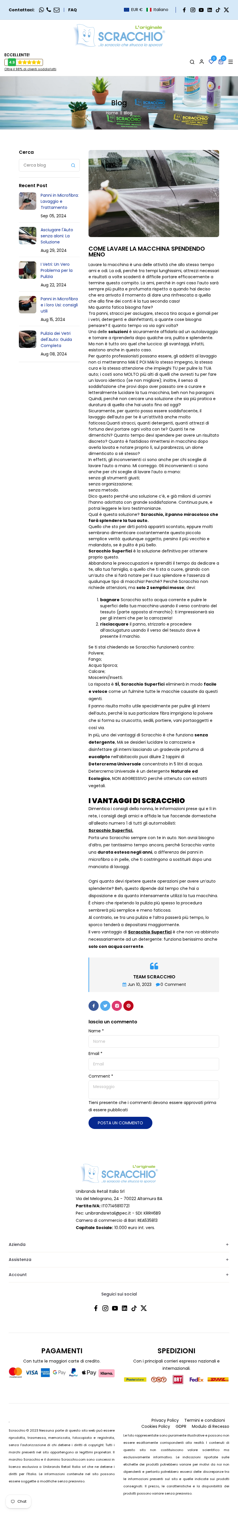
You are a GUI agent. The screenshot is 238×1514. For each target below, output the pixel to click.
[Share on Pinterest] (128, 1006)
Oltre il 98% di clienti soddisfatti (30, 69)
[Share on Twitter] (105, 1006)
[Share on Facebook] (94, 1006)
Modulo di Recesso (210, 1426)
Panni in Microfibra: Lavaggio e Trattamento (60, 201)
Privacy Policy (165, 1420)
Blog (128, 113)
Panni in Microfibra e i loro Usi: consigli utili (59, 305)
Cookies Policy (155, 1426)
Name (96, 1031)
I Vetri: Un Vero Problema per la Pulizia (57, 270)
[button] (146, 9)
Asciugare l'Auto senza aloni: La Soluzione (57, 236)
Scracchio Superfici (143, 684)
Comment (101, 1076)
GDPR (181, 1426)
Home (112, 113)
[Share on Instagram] (117, 1006)
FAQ (72, 10)
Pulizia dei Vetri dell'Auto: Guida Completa (56, 339)
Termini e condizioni (204, 1420)
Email (95, 1054)
